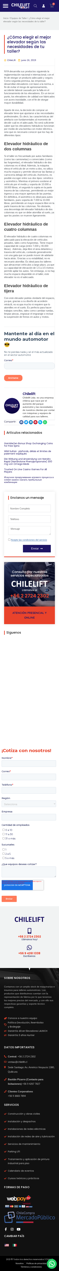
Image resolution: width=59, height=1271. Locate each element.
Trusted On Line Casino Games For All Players (25, 470)
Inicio (5, 18)
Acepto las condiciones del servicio (29, 540)
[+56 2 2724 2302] (29, 931)
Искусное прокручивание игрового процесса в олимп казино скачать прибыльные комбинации (29, 480)
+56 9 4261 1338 (29, 953)
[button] (21, 422)
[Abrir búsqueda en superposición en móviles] (35, 6)
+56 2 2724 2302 (29, 595)
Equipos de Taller (18, 18)
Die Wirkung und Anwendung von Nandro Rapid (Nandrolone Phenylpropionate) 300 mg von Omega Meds (28, 461)
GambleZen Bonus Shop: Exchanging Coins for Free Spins (28, 444)
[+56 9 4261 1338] (29, 947)
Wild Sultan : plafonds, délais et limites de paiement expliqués (27, 452)
